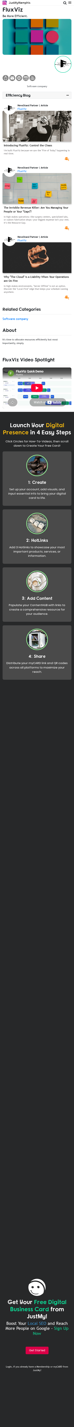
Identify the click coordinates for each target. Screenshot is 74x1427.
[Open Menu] (70, 2)
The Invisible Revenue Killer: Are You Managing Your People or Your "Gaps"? (36, 210)
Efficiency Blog (18, 95)
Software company (37, 86)
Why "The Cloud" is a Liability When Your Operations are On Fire (36, 279)
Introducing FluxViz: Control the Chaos (28, 145)
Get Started (37, 1350)
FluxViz (22, 109)
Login (9, 1366)
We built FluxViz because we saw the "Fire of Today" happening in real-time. (37, 152)
